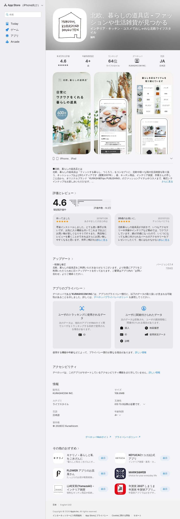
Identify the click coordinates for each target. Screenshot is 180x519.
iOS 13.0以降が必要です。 (128, 404)
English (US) (66, 505)
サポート (137, 516)
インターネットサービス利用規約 (67, 516)
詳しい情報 (140, 352)
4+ (116, 415)
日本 (55, 505)
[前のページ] (49, 61)
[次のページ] (176, 61)
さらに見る (167, 181)
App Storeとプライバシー (96, 516)
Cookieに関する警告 (121, 516)
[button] (23, 23)
